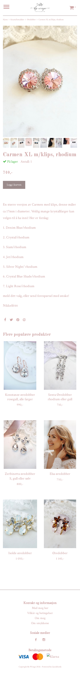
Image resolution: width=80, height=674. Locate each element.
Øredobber (31, 19)
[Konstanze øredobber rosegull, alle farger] (20, 365)
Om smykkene (40, 623)
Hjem (5, 19)
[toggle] (8, 7)
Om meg (40, 618)
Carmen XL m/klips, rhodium (51, 19)
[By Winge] (40, 7)
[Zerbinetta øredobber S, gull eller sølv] (20, 444)
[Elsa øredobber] (60, 444)
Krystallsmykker (17, 19)
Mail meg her (40, 608)
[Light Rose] (40, 81)
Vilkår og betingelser (40, 613)
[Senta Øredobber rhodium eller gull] (60, 365)
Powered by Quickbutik (51, 666)
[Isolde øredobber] (20, 524)
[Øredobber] (60, 524)
